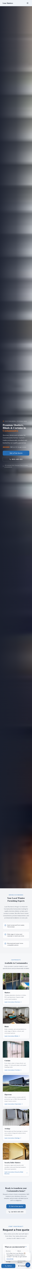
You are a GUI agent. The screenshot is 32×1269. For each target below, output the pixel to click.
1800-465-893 (17, 459)
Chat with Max (9, 1259)
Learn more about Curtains (12, 1070)
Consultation (24, 1266)
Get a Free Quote (16, 453)
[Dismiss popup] (30, 1252)
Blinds (19, 1251)
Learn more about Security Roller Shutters (14, 1172)
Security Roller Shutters (22, 1261)
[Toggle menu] (27, 3)
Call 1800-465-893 (17, 1212)
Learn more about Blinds (11, 1036)
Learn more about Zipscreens (13, 1104)
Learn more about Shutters (12, 1002)
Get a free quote (17, 1206)
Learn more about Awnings (12, 1138)
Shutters (8, 1251)
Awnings (8, 1261)
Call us (9, 1266)
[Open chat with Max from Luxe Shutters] (28, 1264)
